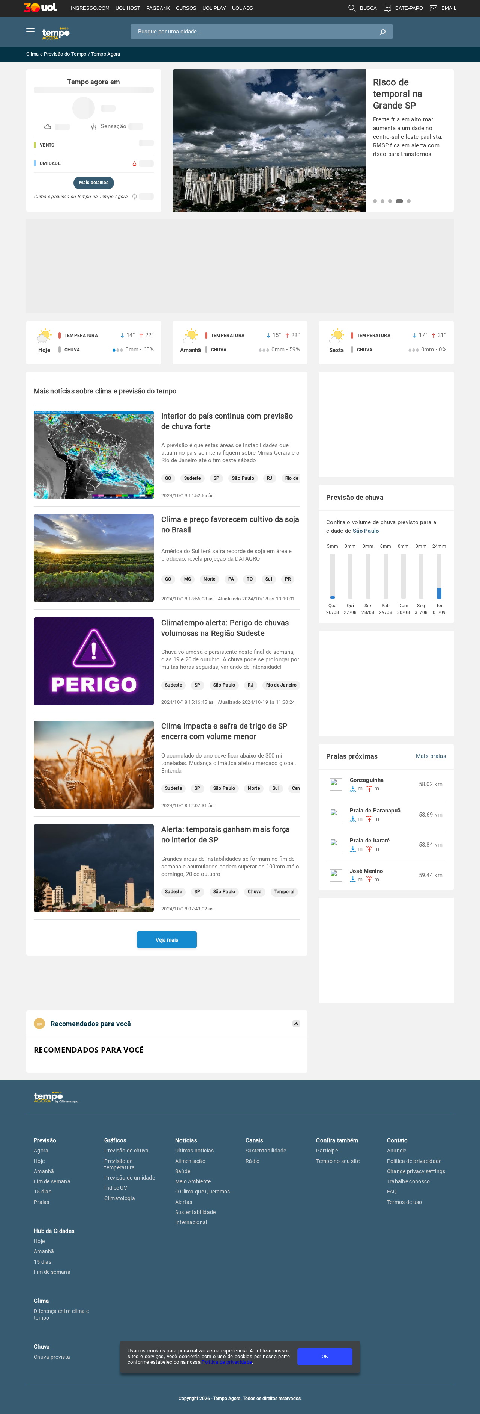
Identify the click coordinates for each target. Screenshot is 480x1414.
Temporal (284, 891)
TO (250, 579)
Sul (269, 579)
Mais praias (431, 756)
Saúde (182, 1171)
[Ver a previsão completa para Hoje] (93, 342)
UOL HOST (128, 8)
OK (325, 1356)
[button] (375, 201)
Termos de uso (404, 1202)
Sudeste (192, 478)
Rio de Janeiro (281, 685)
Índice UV (115, 1188)
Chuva (255, 891)
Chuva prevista (52, 1357)
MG (187, 579)
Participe (327, 1151)
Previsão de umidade (129, 1178)
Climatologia (119, 1198)
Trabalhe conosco (408, 1181)
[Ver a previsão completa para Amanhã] (240, 342)
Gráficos (115, 1140)
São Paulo (243, 478)
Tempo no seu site (338, 1161)
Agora (41, 1151)
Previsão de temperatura (119, 1164)
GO (168, 478)
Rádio (253, 1161)
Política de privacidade (227, 1362)
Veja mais (167, 940)
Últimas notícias (194, 1151)
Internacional (191, 1222)
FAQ (392, 1192)
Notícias (186, 1140)
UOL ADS (242, 8)
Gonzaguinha (367, 780)
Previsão (45, 1140)
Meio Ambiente (193, 1181)
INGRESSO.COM (90, 8)
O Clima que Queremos (202, 1192)
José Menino (366, 871)
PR (288, 579)
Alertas (183, 1202)
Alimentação (190, 1161)
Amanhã (44, 1171)
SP (217, 478)
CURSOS (186, 8)
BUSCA (368, 8)
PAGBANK (158, 8)
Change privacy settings (416, 1171)
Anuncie (396, 1151)
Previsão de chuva (126, 1151)
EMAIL (448, 8)
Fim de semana (52, 1181)
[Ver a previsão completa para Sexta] (386, 342)
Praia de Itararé (370, 841)
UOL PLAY (214, 8)
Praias (42, 1202)
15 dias (42, 1192)
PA (231, 579)
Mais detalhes (93, 182)
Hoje (39, 1161)
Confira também (337, 1140)
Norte (210, 579)
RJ (270, 478)
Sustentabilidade (195, 1212)
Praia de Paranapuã (375, 811)
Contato (397, 1140)
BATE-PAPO (409, 8)
